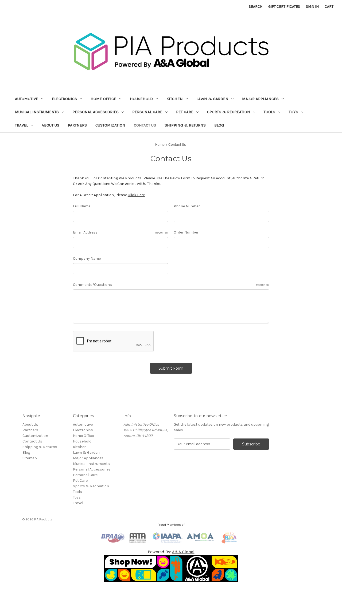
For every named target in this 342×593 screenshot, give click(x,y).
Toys (293, 111)
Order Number (186, 232)
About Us (50, 125)
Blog (219, 125)
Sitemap (29, 458)
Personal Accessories (95, 111)
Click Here (136, 195)
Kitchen (174, 98)
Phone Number (187, 206)
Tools (269, 111)
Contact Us (145, 125)
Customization (110, 125)
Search (255, 6)
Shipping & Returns (185, 125)
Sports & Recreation (228, 111)
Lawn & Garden (212, 98)
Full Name (81, 206)
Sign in (312, 6)
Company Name (87, 258)
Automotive (26, 98)
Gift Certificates (284, 6)
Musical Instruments (37, 111)
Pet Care (184, 111)
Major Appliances (260, 98)
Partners (77, 125)
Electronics (64, 98)
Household (141, 98)
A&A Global (183, 551)
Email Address (120, 232)
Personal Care (147, 111)
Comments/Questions (171, 284)
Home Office (103, 98)
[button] (171, 568)
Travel (21, 125)
